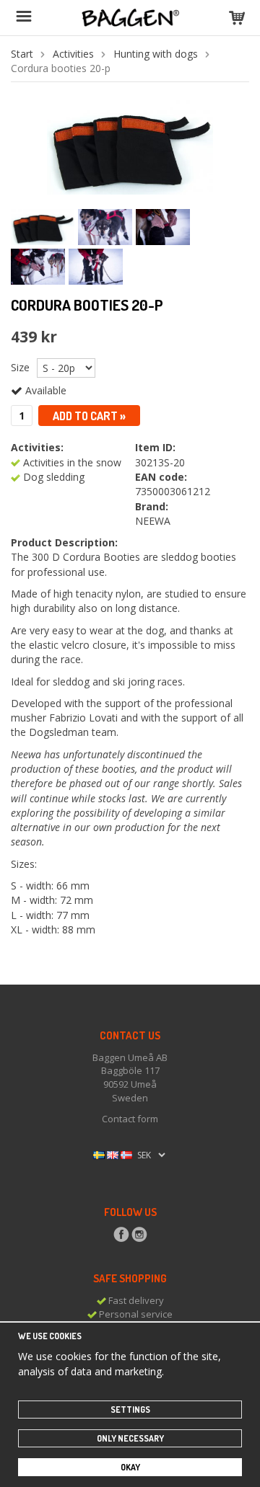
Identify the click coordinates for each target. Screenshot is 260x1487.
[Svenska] (99, 1154)
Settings (130, 1409)
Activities (73, 54)
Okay (130, 1467)
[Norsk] (126, 1154)
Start (22, 54)
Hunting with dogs (155, 54)
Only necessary (130, 1438)
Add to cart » (89, 416)
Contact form (130, 1118)
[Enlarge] (130, 146)
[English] (112, 1154)
